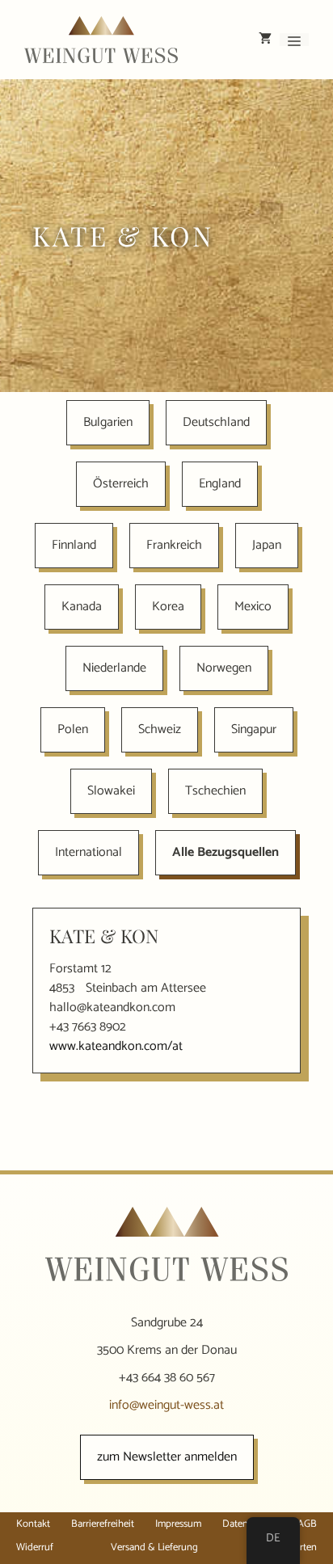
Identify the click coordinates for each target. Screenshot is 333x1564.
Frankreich (174, 545)
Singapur (253, 729)
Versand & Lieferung (154, 1547)
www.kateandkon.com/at (116, 1046)
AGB (307, 1524)
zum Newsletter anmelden (167, 1457)
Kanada (81, 607)
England (220, 484)
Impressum (178, 1524)
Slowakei (111, 791)
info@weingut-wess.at (166, 1405)
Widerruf (34, 1547)
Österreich (121, 484)
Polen (72, 729)
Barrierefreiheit (102, 1524)
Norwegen (223, 668)
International (88, 852)
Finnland (74, 545)
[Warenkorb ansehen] (265, 39)
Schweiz (159, 729)
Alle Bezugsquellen (225, 852)
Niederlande (114, 668)
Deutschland (216, 422)
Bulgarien (108, 422)
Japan (266, 545)
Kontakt (33, 1524)
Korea (168, 607)
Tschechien (215, 791)
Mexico (253, 607)
